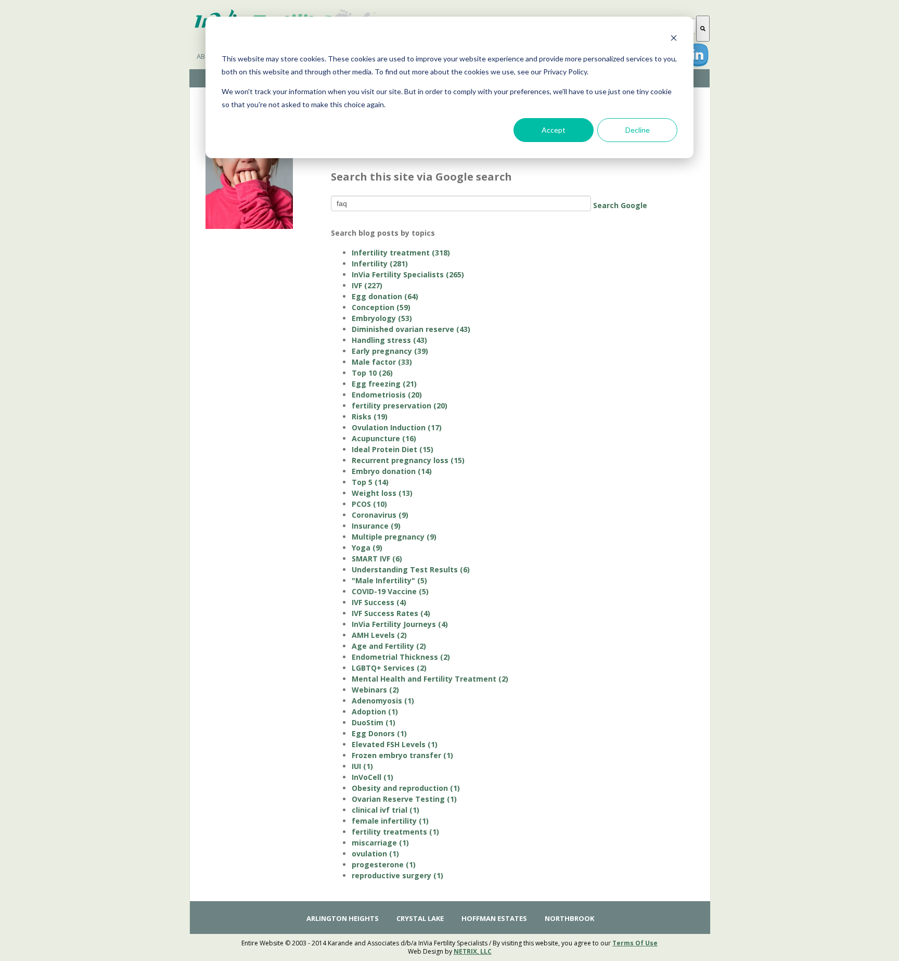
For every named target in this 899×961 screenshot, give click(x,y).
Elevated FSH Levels (395, 744)
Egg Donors (379, 733)
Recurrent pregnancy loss (408, 460)
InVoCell (372, 777)
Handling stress (389, 340)
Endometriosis (387, 395)
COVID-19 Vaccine (390, 591)
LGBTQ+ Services (389, 668)
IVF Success (379, 602)
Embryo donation (392, 471)
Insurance (376, 526)
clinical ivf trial (385, 810)
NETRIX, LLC (473, 951)
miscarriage (380, 843)
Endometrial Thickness (401, 657)
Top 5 (370, 482)
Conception (381, 307)
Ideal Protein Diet (392, 449)
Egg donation (385, 296)
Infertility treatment (401, 253)
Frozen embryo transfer (402, 755)
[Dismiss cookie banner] (673, 39)
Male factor (382, 362)
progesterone (384, 864)
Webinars (375, 690)
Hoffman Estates (494, 917)
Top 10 (372, 373)
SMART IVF (377, 558)
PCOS (369, 504)
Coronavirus (380, 515)
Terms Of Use (635, 943)
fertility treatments (395, 832)
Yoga (367, 548)
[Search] (703, 29)
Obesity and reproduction (406, 788)
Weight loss (382, 493)
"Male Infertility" (389, 580)
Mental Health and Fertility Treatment (430, 679)
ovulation (375, 854)
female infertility (390, 821)
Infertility (380, 263)
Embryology (382, 318)
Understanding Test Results (411, 569)
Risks (370, 416)
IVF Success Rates (391, 613)
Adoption (375, 711)
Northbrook (569, 917)
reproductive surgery (397, 875)
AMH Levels (379, 635)
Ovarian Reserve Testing (404, 799)
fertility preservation (399, 406)
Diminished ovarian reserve (411, 329)
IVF (367, 285)
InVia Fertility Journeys (400, 624)
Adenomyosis (383, 701)
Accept (554, 129)
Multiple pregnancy (394, 537)
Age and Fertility (389, 646)
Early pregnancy (390, 351)
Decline (637, 129)
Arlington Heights (342, 917)
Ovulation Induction (397, 427)
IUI (362, 766)
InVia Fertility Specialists (408, 274)
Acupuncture (384, 438)
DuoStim (373, 722)
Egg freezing (384, 384)
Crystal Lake (420, 917)
